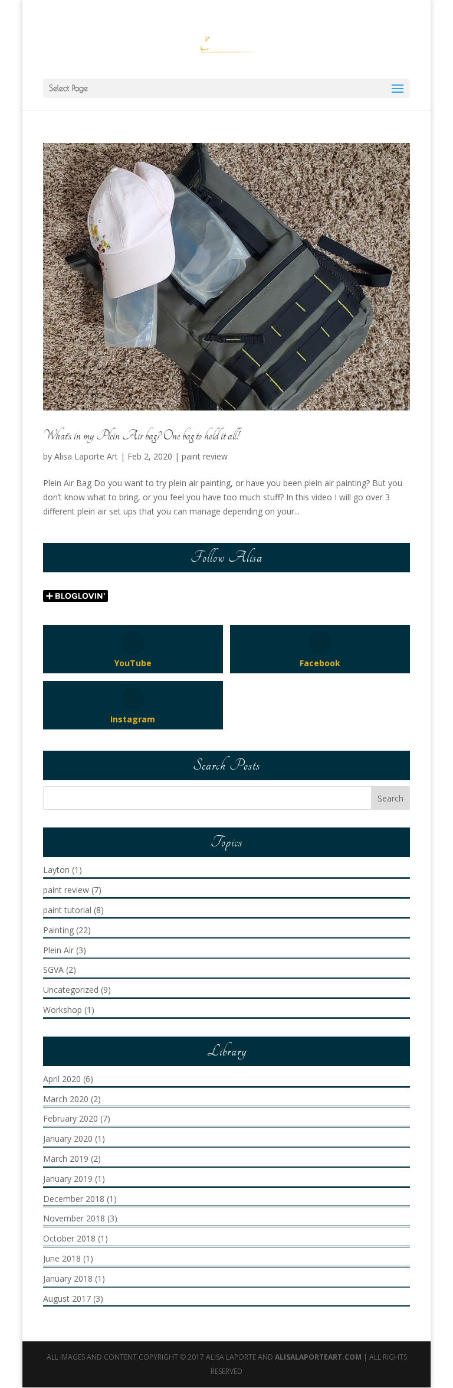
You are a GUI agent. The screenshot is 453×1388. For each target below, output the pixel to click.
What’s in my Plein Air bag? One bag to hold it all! (141, 436)
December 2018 (73, 1198)
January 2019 (68, 1178)
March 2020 (65, 1098)
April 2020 (62, 1078)
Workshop (62, 1009)
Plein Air (58, 950)
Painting (58, 930)
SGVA (53, 969)
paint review (205, 456)
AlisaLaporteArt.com (319, 1357)
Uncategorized (71, 989)
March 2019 (65, 1158)
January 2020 (68, 1138)
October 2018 (69, 1238)
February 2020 (70, 1118)
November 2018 (74, 1218)
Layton (56, 869)
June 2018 (62, 1258)
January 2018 (68, 1278)
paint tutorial (67, 909)
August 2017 (67, 1298)
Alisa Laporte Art (86, 456)
